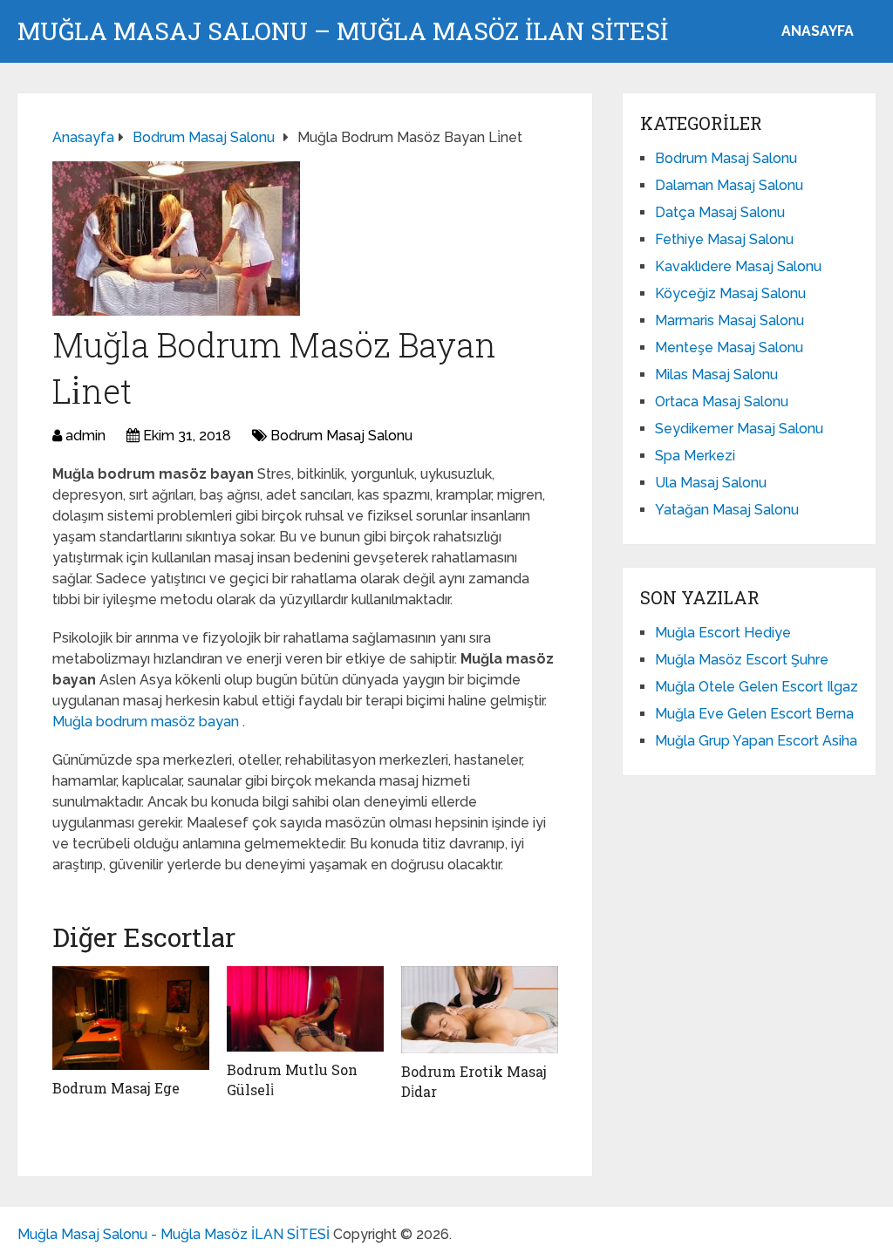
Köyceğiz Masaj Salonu (730, 293)
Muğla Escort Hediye (723, 632)
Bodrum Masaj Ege (116, 1088)
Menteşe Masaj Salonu (729, 347)
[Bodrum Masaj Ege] (130, 1018)
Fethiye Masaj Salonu (724, 239)
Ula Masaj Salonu (711, 482)
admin (85, 435)
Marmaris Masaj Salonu (729, 320)
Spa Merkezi (695, 455)
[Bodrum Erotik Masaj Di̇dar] (479, 1010)
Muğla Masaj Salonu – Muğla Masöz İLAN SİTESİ (342, 31)
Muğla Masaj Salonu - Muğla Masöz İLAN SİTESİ (173, 1234)
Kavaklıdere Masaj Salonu (738, 266)
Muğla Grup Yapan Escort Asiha (756, 740)
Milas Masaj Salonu (716, 374)
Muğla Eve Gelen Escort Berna (754, 713)
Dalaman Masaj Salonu (729, 185)
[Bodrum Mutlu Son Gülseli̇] (305, 1009)
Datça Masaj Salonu (720, 212)
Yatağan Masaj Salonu (727, 509)
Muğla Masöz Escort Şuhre (741, 659)
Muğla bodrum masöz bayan (147, 721)
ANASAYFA (817, 31)
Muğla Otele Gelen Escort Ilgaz (756, 686)
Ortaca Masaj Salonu (721, 401)
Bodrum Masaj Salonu (341, 435)
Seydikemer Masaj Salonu (739, 428)
